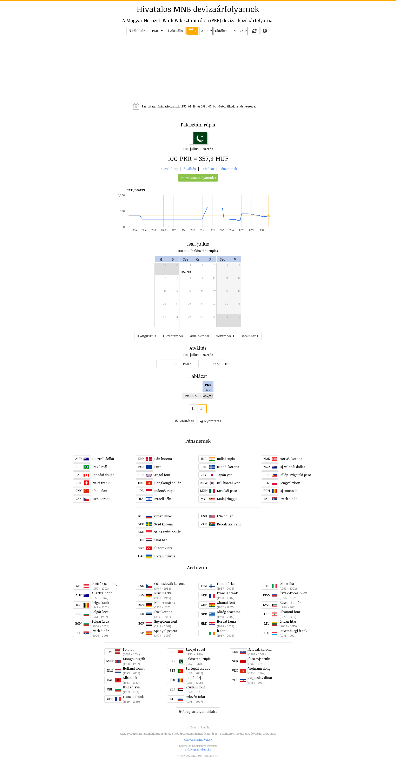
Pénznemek (228, 168)
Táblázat (207, 168)
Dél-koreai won (228, 483)
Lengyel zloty (290, 483)
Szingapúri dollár (167, 532)
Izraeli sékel (163, 499)
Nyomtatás (212, 421)
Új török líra (163, 548)
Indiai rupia (226, 459)
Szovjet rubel (195, 649)
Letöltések (186, 421)
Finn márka (226, 583)
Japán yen (224, 475)
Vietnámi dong (259, 668)
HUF (228, 363)
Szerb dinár (288, 499)
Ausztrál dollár (103, 459)
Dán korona (163, 459)
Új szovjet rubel (260, 659)
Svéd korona (163, 524)
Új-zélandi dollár (292, 467)
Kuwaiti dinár (290, 602)
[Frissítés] (254, 31)
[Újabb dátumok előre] (202, 408)
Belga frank (100, 602)
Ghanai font (226, 602)
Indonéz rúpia (165, 491)
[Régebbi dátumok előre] (193, 408)
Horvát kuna (226, 621)
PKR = (187, 363)
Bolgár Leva (100, 621)
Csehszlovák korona (169, 583)
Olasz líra (287, 583)
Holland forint (134, 668)
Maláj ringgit (227, 499)
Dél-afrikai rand (229, 524)
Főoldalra (139, 30)
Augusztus (147, 336)
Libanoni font (290, 612)
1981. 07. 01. (193, 395)
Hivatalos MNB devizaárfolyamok (198, 9)
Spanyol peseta (165, 631)
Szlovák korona (260, 649)
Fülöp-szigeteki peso (295, 475)
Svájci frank (101, 483)
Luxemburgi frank (293, 631)
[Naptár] (192, 31)
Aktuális (176, 30)
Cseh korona (101, 499)
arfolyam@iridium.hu (198, 749)
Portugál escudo (198, 668)
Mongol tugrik (134, 659)
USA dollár (225, 516)
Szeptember (174, 336)
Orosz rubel (163, 516)
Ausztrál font (102, 593)
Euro (157, 467)
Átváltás (189, 168)
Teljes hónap (168, 168)
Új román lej (289, 491)
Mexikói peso (227, 491)
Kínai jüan (99, 491)
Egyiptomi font (165, 621)
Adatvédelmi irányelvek (198, 739)
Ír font (222, 631)
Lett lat (128, 649)
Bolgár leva (100, 612)
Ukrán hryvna (165, 556)
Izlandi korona (228, 467)
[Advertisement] (37, 69)
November (224, 336)
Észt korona (163, 612)
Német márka (164, 602)
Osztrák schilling (105, 583)
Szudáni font (195, 687)
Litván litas (288, 621)
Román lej (193, 677)
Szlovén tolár (195, 696)
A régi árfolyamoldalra (199, 711)
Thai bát (160, 540)
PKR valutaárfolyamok (197, 177)
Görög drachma (229, 612)
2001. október (200, 336)
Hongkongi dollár (167, 483)
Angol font (162, 475)
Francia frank (227, 593)
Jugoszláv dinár (260, 677)
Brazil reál (99, 467)
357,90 (186, 272)
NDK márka (163, 593)
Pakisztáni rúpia (198, 659)
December (249, 336)
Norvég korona (291, 459)
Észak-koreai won (293, 593)
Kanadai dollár (103, 475)
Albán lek (130, 677)
